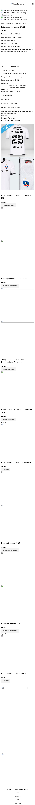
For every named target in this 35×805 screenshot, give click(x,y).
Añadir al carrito (16, 66)
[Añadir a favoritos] (8, 192)
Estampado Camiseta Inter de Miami (16, 462)
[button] (8, 205)
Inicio (3, 23)
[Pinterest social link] (13, 83)
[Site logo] (17, 4)
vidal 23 (17, 80)
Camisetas (9, 23)
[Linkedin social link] (15, 83)
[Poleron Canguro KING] (17, 487)
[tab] (13, 86)
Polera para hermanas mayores (14, 279)
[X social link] (11, 83)
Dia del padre (21, 77)
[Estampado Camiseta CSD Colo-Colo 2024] (17, 140)
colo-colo (11, 80)
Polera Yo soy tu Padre (10, 624)
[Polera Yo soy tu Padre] (17, 568)
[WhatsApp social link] (19, 1)
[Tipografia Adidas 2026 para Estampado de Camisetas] (17, 304)
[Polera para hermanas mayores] (17, 223)
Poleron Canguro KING (10, 543)
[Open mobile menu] (1, 4)
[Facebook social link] (16, 1)
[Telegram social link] (17, 83)
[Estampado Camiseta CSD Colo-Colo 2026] (17, 387)
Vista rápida (3, 192)
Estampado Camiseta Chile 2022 (14, 674)
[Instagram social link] (18, 1)
